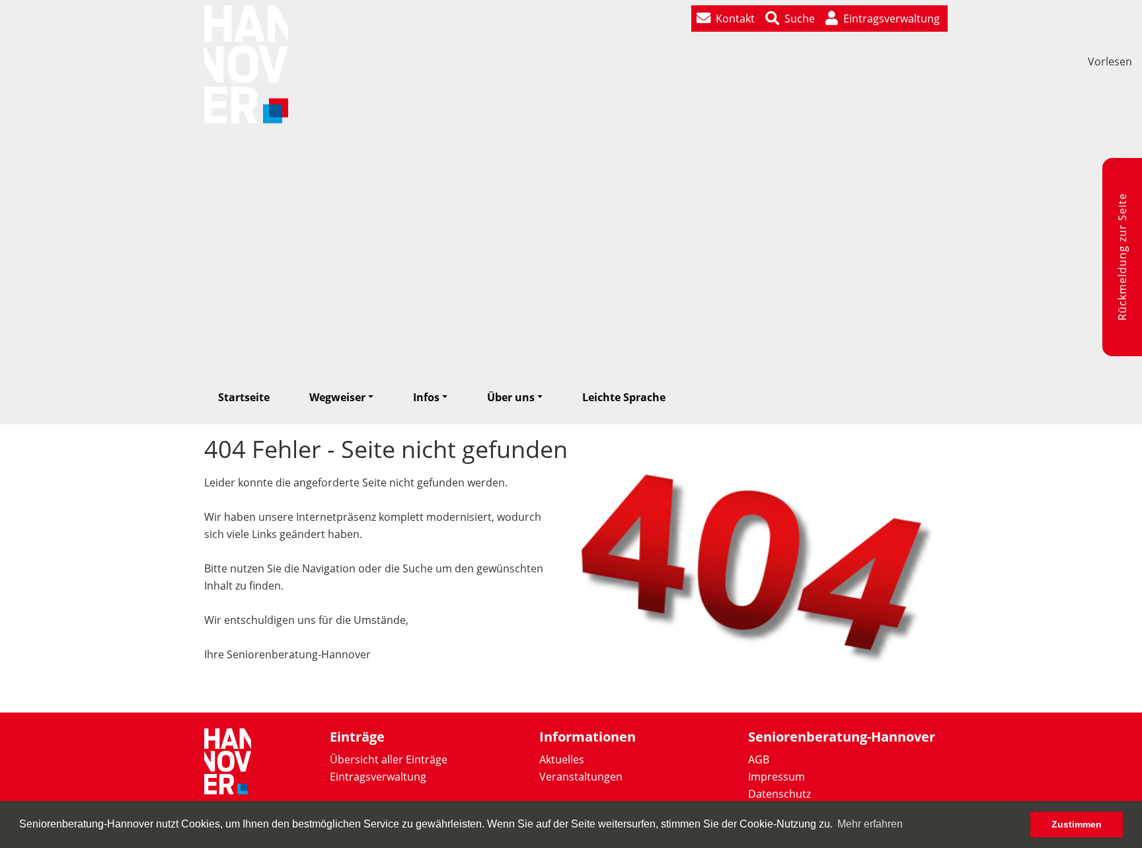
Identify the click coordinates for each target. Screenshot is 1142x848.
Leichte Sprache (624, 397)
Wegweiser (337, 397)
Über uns (511, 397)
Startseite (244, 397)
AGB (758, 759)
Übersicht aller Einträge (388, 759)
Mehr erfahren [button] (870, 823)
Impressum (776, 776)
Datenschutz (779, 794)
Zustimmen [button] (1076, 824)
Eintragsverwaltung (378, 776)
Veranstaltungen (581, 776)
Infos (426, 397)
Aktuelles (561, 759)
